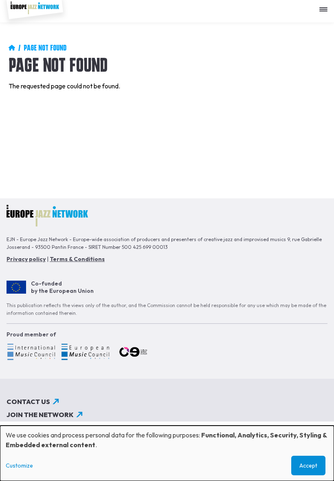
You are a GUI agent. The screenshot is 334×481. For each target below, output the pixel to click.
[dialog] (167, 453)
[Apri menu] (325, 6)
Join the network (40, 415)
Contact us (28, 402)
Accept (308, 465)
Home (12, 47)
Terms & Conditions (77, 259)
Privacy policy (26, 259)
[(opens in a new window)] (31, 353)
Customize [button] (19, 465)
